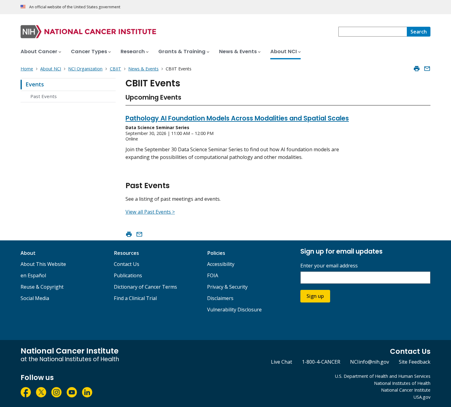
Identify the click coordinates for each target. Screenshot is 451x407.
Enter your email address (329, 266)
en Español (33, 275)
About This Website (43, 264)
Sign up (315, 296)
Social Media (35, 298)
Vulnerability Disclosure (234, 309)
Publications (128, 275)
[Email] (427, 68)
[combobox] (372, 32)
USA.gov (422, 397)
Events (34, 84)
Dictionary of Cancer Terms (145, 286)
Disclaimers (220, 298)
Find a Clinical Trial (135, 298)
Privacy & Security (227, 286)
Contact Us (126, 264)
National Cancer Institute (405, 390)
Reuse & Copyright (42, 286)
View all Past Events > (150, 211)
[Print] (416, 68)
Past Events (43, 96)
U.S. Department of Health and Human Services (382, 376)
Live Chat (281, 361)
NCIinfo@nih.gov (369, 361)
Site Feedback (414, 361)
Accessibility (220, 264)
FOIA (212, 275)
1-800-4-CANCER (321, 361)
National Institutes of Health (402, 383)
